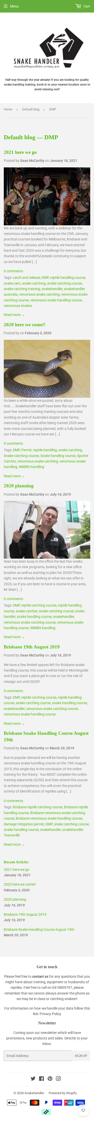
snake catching (34, 283)
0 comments (13, 271)
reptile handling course (67, 278)
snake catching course (64, 283)
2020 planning (19, 485)
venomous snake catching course (30, 622)
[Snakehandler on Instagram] (58, 1079)
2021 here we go (20, 152)
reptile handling (45, 450)
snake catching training (22, 289)
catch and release (26, 278)
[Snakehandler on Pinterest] (50, 1079)
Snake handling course (57, 456)
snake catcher (26, 611)
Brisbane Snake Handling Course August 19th (39, 930)
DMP (45, 278)
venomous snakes (18, 306)
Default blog (30, 109)
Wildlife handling (31, 467)
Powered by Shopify (63, 1093)
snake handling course (34, 617)
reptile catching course (38, 605)
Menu (14, 6)
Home (8, 109)
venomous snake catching (39, 294)
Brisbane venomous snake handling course (49, 818)
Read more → (14, 315)
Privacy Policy (50, 1014)
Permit (26, 450)
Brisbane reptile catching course (37, 807)
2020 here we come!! (24, 324)
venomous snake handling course (56, 300)
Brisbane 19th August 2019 (32, 646)
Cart (86, 6)
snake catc (12, 283)
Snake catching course (21, 456)
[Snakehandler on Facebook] (41, 1079)
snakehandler (52, 289)
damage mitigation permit (24, 824)
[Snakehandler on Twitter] (33, 1079)
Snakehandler (34, 1093)
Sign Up (81, 1056)
